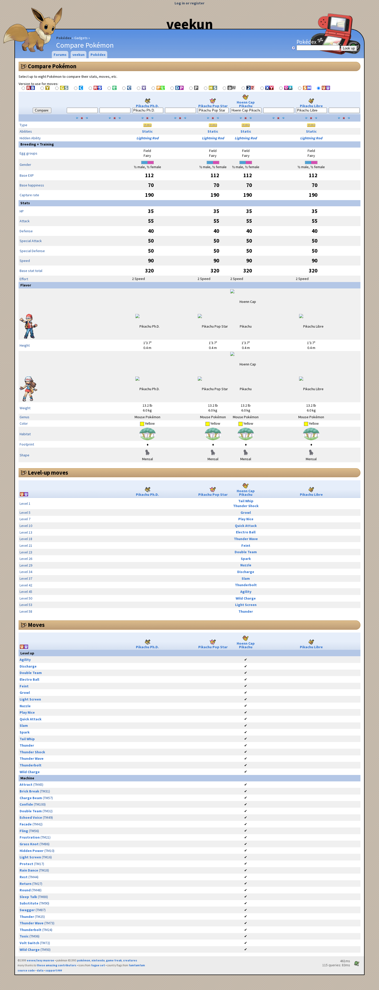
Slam (246, 578)
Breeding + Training (37, 144)
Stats (25, 203)
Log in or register (189, 3)
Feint (245, 545)
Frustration (30, 837)
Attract (26, 784)
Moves (36, 624)
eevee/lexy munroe (40, 960)
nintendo (98, 960)
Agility (245, 591)
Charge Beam (31, 798)
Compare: (42, 110)
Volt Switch (29, 943)
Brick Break (29, 791)
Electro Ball (246, 532)
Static (147, 131)
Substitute (29, 903)
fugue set (98, 965)
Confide (26, 804)
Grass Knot (29, 844)
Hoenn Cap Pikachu (246, 104)
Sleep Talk (28, 896)
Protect (26, 863)
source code (26, 970)
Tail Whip (245, 501)
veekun (189, 24)
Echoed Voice (31, 817)
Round (25, 890)
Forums (60, 54)
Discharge (245, 571)
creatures (130, 960)
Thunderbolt (246, 585)
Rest (24, 877)
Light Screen (246, 604)
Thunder (245, 611)
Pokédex (63, 38)
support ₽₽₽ (53, 970)
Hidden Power (32, 850)
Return (25, 883)
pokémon (83, 960)
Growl (246, 512)
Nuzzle (245, 565)
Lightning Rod (147, 138)
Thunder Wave (246, 538)
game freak (114, 960)
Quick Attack (246, 525)
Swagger (27, 910)
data (40, 970)
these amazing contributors (56, 965)
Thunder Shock (246, 505)
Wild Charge (246, 598)
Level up (27, 653)
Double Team (246, 552)
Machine (27, 778)
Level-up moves (48, 472)
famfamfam (137, 965)
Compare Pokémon (52, 66)
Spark (246, 558)
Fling (24, 831)
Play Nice (245, 519)
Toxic (24, 936)
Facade (26, 824)
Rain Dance (29, 870)
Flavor (25, 285)
